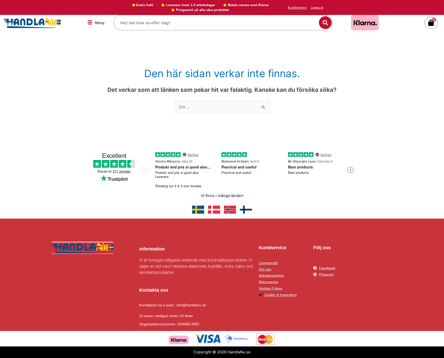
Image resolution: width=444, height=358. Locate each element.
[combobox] (217, 22)
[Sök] (325, 22)
